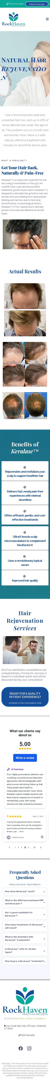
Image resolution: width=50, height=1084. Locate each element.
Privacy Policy (19, 1018)
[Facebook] (20, 1048)
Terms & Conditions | (36, 1018)
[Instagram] (29, 1048)
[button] (47, 19)
